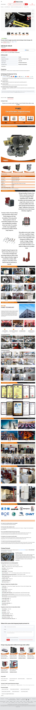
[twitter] (28, 699)
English (4, 701)
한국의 (6, 702)
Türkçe (22, 702)
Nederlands (12, 702)
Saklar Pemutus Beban (21, 678)
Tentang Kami (2, 698)
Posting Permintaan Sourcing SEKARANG (26, 639)
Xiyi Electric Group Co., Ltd (7, 41)
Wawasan (18, 699)
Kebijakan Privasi (18, 698)
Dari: (5, 626)
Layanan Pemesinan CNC (13, 678)
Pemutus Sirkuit (26, 6)
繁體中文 (11, 701)
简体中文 (8, 701)
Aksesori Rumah (11, 680)
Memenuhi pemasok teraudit (12, 699)
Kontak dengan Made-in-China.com (26, 698)
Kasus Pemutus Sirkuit (24, 691)
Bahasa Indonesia (30, 702)
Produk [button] (10, 4)
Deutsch (24, 701)
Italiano (32, 701)
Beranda (2, 6)
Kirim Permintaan (9, 50)
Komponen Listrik (29, 678)
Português (28, 701)
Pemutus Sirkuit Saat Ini (15, 691)
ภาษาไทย (19, 702)
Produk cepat (33, 698)
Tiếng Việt (25, 702)
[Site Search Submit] (26, 4)
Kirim (8, 639)
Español (21, 701)
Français (18, 701)
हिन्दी (16, 702)
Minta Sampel (17, 52)
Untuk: (5, 629)
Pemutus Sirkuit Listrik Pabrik (14, 689)
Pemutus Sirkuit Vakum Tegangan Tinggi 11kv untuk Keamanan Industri (4, 670)
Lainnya (2, 695)
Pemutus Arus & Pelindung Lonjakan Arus (17, 6)
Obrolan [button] (27, 50)
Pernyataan (6, 698)
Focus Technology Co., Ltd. (15, 704)
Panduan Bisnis (23, 699)
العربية (9, 702)
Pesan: (5, 631)
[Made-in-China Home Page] (18, 2)
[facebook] (26, 699)
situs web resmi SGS (22, 549)
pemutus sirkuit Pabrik (5, 689)
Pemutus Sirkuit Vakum (4, 678)
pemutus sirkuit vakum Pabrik (25, 689)
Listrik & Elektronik (7, 6)
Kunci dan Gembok (3, 680)
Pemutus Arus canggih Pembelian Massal (8, 693)
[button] (1, 1)
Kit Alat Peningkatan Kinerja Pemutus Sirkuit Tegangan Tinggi (4, 656)
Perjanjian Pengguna (12, 698)
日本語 (14, 701)
